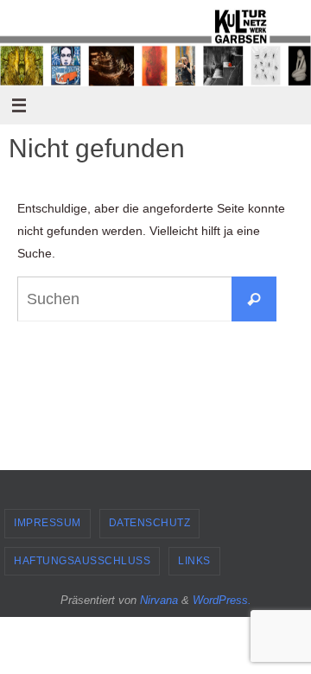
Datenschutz (150, 523)
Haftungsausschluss (82, 561)
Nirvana (159, 600)
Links (194, 561)
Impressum (47, 523)
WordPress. (222, 600)
